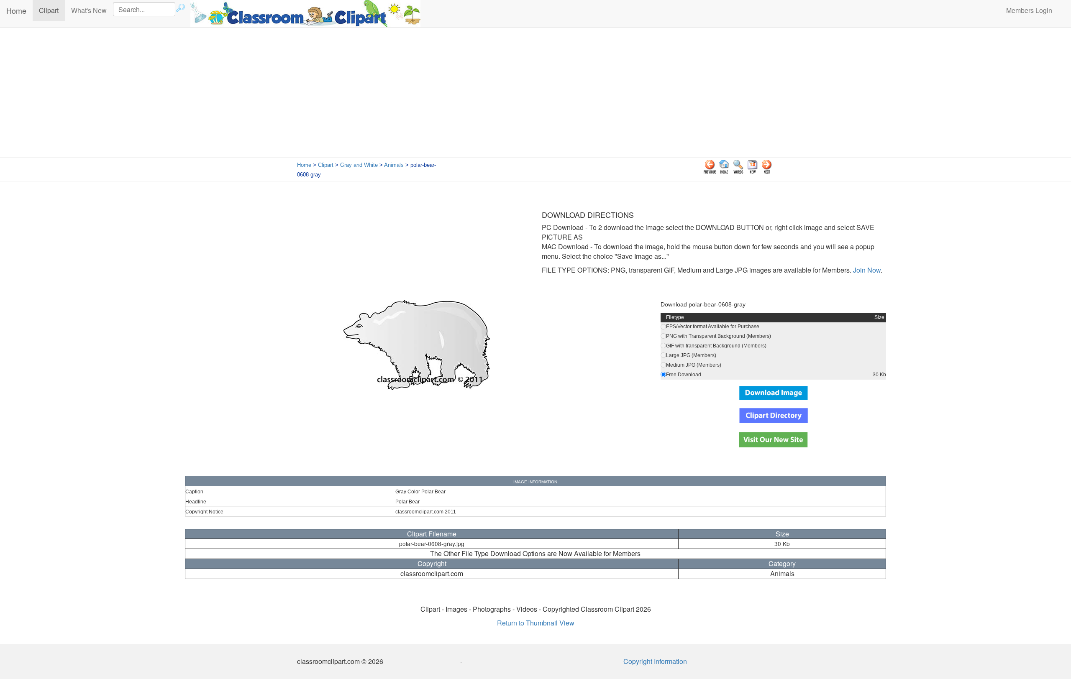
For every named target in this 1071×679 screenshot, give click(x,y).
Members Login (1029, 10)
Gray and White (359, 165)
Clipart (52, 10)
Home (16, 10)
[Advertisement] (535, 94)
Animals (394, 165)
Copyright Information (655, 661)
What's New (89, 10)
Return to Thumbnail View (535, 623)
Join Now (866, 270)
